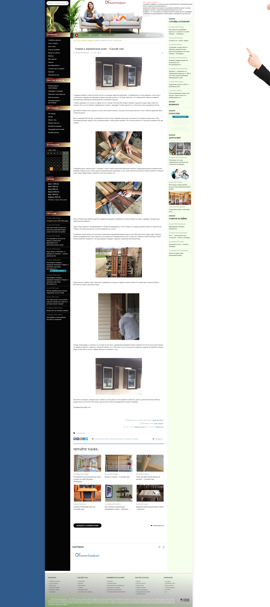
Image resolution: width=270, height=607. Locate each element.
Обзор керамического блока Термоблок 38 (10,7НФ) (57, 292)
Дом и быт (52, 46)
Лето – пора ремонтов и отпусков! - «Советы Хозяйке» (179, 236)
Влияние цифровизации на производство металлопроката (178, 62)
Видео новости (53, 123)
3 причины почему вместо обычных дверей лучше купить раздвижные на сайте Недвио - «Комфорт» (179, 50)
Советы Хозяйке (54, 49)
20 (57, 165)
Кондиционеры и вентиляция (54, 101)
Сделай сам (81, 433)
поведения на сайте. (139, 427)
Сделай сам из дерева (56, 68)
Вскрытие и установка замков (57, 310)
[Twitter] (86, 439)
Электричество (53, 75)
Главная (84, 35)
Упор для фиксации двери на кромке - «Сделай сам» (148, 478)
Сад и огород (53, 43)
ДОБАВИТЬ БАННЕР (58, 270)
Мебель (51, 56)
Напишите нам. (159, 427)
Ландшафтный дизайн (56, 129)
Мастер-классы (53, 97)
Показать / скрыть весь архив (57, 200)
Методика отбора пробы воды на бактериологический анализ (179, 187)
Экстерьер (51, 113)
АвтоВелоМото (53, 65)
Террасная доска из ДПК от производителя (179, 85)
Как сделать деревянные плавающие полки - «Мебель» (117, 508)
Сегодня (95, 35)
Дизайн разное (53, 132)
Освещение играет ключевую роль (179, 210)
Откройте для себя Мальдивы (57, 221)
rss (166, 592)
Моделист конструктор (56, 94)
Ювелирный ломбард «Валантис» (176, 227)
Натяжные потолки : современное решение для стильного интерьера (178, 162)
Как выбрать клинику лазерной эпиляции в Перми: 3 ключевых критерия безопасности (58, 265)
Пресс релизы (169, 585)
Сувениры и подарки (55, 91)
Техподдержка (108, 35)
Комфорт (90, 40)
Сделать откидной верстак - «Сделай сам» (84, 508)
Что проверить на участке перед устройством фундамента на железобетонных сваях (56, 241)
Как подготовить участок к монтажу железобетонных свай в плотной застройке (56, 229)
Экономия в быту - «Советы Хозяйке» (179, 245)
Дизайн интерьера (54, 126)
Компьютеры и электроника (53, 87)
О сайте (167, 590)
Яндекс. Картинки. (158, 423)
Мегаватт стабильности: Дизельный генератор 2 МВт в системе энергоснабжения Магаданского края (180, 74)
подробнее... (147, 16)
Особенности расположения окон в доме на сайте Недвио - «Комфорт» (87, 479)
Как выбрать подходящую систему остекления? (56, 318)
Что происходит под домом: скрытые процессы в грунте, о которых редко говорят (57, 301)
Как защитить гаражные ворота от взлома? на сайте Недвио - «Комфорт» (179, 31)
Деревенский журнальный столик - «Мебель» (149, 508)
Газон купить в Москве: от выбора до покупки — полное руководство (57, 253)
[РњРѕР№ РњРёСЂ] (83, 439)
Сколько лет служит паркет (179, 40)
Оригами (51, 72)
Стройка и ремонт (54, 40)
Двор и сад (52, 120)
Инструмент (52, 59)
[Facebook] (77, 439)
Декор (50, 117)
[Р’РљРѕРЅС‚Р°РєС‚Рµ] (74, 439)
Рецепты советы (54, 53)
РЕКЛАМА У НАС (170, 583)
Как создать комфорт (80, 40)
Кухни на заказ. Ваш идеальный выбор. (176, 254)
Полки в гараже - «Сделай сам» (117, 477)
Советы (50, 62)
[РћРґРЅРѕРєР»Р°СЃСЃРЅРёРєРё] (80, 439)
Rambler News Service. (158, 420)
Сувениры (52, 592)
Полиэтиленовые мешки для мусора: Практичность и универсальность (179, 95)
